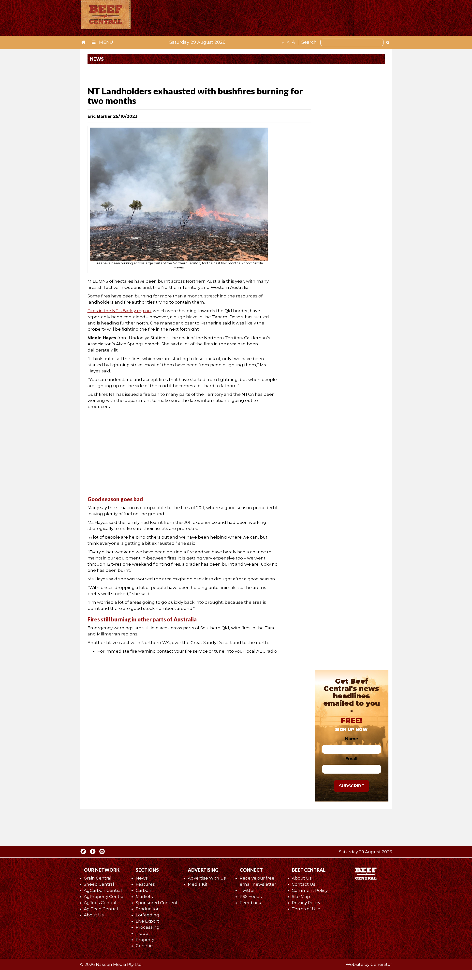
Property (145, 939)
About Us (94, 914)
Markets (144, 896)
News (142, 878)
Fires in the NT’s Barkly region (119, 310)
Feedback (250, 902)
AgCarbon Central (103, 890)
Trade (142, 933)
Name (351, 738)
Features (145, 884)
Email (351, 758)
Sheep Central (99, 884)
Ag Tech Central (101, 908)
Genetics (145, 945)
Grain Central (97, 878)
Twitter (247, 890)
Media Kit (197, 884)
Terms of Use (306, 908)
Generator (381, 964)
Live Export (147, 921)
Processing (148, 927)
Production (148, 908)
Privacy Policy (306, 902)
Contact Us (303, 884)
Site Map (301, 896)
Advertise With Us (207, 878)
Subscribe (351, 785)
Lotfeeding (147, 914)
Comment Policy (310, 890)
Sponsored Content (157, 902)
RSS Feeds (251, 896)
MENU (105, 42)
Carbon (143, 890)
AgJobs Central (100, 902)
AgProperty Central (104, 896)
